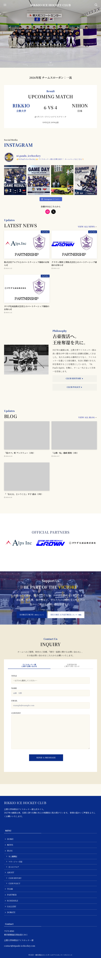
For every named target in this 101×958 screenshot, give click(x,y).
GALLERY (11, 906)
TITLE (14, 676)
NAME (14, 688)
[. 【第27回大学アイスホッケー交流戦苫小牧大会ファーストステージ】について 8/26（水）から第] (86, 180)
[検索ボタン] (96, 5)
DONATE (11, 912)
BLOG (10, 850)
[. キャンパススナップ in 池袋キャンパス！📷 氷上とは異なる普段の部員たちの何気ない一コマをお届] (62, 180)
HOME (10, 839)
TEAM (10, 888)
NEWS (10, 844)
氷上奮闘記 (12, 856)
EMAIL (14, 700)
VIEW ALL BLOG (86, 417)
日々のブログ (13, 867)
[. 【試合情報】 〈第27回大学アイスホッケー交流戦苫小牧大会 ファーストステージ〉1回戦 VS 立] (39, 180)
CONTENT (16, 713)
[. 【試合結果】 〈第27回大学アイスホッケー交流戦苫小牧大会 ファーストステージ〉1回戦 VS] (15, 180)
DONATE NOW (32, 614)
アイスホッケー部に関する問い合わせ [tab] (29, 665)
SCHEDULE (12, 900)
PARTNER (12, 894)
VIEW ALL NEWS (86, 226)
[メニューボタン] (5, 5)
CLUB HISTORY (14, 878)
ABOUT (10, 872)
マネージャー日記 (15, 861)
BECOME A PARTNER (65, 614)
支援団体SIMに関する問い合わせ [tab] (72, 665)
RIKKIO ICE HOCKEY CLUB (50, 4)
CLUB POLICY (14, 883)
